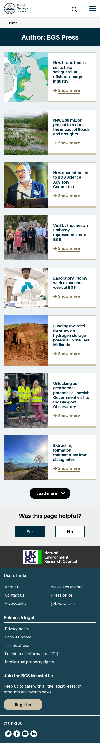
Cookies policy (18, 637)
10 (29, 511)
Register (23, 704)
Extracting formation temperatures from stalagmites (70, 452)
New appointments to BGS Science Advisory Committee (70, 179)
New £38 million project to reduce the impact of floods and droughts (71, 127)
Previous (10, 511)
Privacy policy (17, 628)
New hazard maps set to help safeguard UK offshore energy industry (69, 72)
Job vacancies (63, 603)
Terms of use (17, 645)
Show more (69, 90)
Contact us (14, 595)
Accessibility (15, 603)
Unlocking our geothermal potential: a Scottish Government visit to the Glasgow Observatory (71, 395)
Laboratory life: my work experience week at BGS (70, 283)
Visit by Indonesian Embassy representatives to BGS (70, 232)
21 (51, 511)
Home (12, 23)
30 (90, 511)
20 (43, 511)
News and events (66, 587)
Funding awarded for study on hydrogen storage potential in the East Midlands (71, 335)
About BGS (15, 587)
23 (68, 511)
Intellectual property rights (29, 661)
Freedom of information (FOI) (31, 653)
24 (76, 511)
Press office (61, 595)
